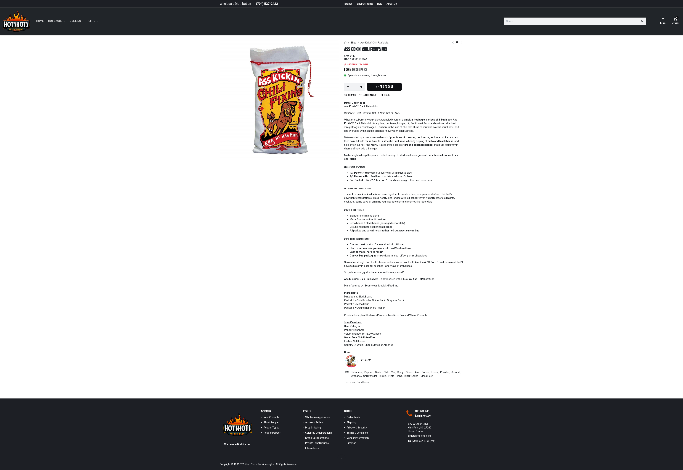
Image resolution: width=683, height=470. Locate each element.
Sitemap (351, 443)
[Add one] (361, 87)
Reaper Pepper (272, 432)
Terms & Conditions (358, 432)
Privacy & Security (357, 427)
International (312, 448)
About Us (391, 3)
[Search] (642, 21)
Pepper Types (271, 427)
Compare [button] (352, 95)
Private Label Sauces (317, 443)
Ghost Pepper (271, 422)
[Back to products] (457, 43)
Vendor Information (358, 437)
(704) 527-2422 (267, 4)
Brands (349, 3)
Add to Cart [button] (386, 87)
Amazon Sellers (314, 422)
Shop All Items (365, 3)
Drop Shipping (313, 427)
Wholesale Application (317, 417)
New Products (271, 417)
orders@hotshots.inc (419, 435)
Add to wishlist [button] (370, 95)
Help (379, 3)
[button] (341, 458)
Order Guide (353, 417)
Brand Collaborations (317, 437)
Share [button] (387, 95)
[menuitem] (40, 21)
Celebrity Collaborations (318, 432)
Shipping (351, 422)
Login (347, 69)
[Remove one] (348, 87)
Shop (353, 42)
